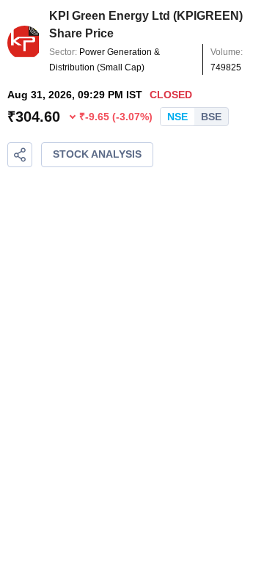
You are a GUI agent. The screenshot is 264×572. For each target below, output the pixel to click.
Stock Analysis (97, 154)
